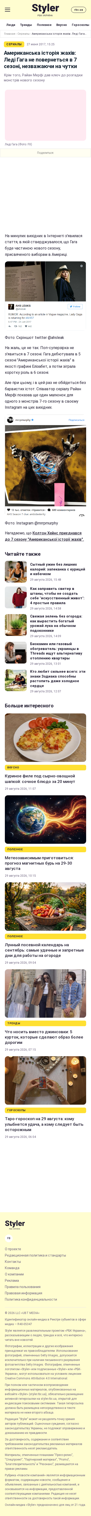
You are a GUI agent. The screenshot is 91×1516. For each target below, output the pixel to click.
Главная (9, 33)
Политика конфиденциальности (31, 1299)
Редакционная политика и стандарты (35, 1255)
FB (8, 1238)
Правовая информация (23, 1293)
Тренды (26, 25)
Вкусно (61, 25)
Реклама (12, 1280)
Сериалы (23, 33)
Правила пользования (23, 1287)
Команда (12, 1268)
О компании (14, 1274)
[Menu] (7, 10)
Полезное (44, 25)
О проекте (13, 1249)
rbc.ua (78, 9)
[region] (45, 195)
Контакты (13, 1262)
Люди (10, 25)
